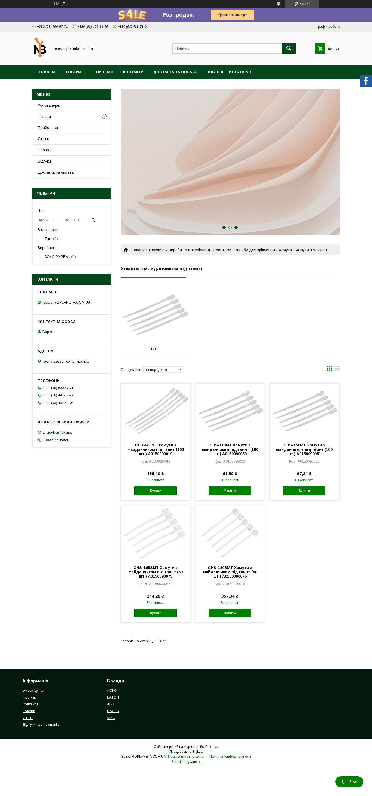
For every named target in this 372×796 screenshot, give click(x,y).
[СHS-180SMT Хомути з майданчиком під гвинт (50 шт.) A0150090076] (230, 533)
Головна (46, 72)
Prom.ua (211, 747)
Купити (155, 490)
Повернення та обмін (229, 72)
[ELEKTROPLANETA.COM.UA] (40, 58)
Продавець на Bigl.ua (186, 752)
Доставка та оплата (175, 72)
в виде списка (337, 369)
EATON (113, 697)
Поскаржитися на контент (187, 756)
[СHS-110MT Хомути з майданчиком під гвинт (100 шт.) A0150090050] (230, 411)
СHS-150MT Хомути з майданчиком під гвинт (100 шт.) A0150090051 (304, 449)
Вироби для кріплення (255, 250)
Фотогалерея (50, 105)
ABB (110, 704)
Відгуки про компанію (41, 724)
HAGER (113, 711)
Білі (154, 349)
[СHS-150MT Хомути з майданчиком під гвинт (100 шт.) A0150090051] (304, 411)
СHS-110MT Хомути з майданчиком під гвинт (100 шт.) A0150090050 (230, 449)
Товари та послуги (148, 250)
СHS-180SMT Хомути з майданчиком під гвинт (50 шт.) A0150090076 (230, 571)
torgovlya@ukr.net (57, 432)
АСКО (112, 690)
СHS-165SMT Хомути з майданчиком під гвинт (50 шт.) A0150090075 (156, 571)
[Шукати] (289, 48)
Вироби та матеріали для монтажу (200, 250)
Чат (353, 782)
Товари (73, 72)
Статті (43, 139)
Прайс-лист (48, 127)
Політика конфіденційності (230, 756)
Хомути (285, 250)
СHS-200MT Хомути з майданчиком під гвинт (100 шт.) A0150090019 (155, 449)
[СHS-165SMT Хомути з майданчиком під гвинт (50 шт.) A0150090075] (155, 533)
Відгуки (44, 161)
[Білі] (155, 315)
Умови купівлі (34, 690)
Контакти (133, 72)
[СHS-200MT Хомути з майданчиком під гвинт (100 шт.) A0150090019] (155, 411)
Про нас (104, 72)
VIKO (111, 718)
